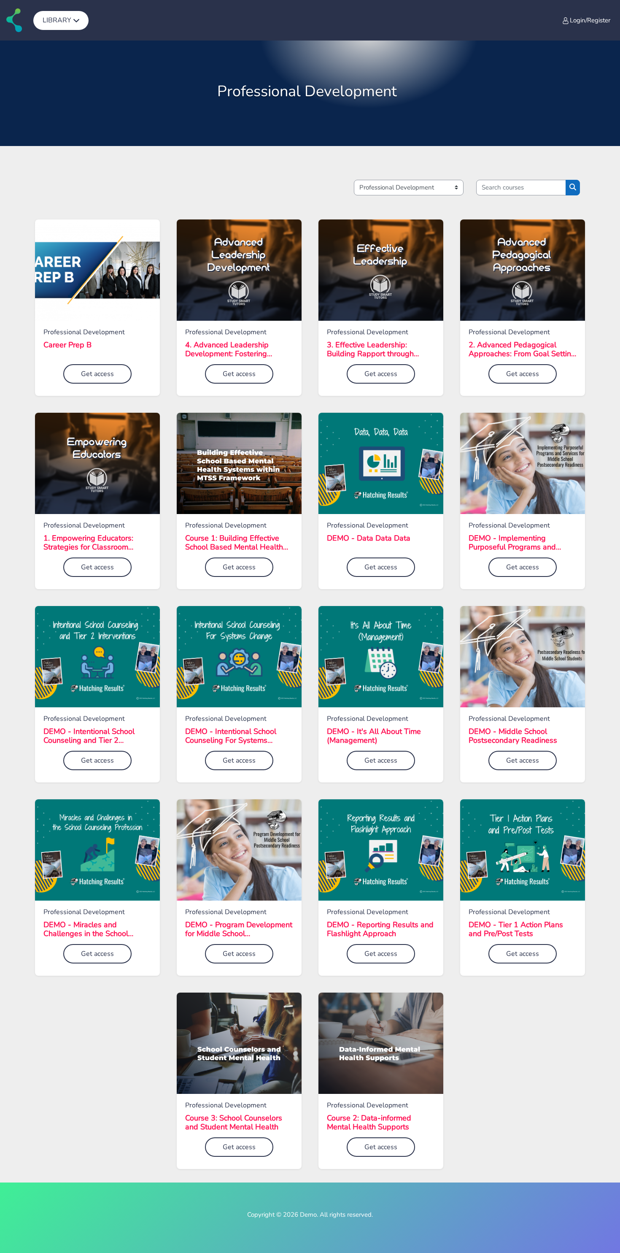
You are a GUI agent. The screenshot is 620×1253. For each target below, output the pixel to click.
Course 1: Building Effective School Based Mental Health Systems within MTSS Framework (234, 543)
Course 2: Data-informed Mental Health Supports (369, 1123)
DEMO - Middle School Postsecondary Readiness (513, 736)
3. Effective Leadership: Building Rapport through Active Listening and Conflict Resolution (375, 350)
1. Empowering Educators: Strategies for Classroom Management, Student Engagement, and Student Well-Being (88, 543)
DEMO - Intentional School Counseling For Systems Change (230, 736)
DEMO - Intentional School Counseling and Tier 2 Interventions (89, 736)
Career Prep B (67, 345)
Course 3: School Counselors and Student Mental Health (233, 1123)
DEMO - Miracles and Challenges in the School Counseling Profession (85, 929)
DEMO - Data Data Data (368, 538)
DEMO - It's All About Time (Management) (374, 736)
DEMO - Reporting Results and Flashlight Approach (380, 929)
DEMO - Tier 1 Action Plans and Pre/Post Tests (516, 929)
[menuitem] (61, 20)
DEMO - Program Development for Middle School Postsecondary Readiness (238, 929)
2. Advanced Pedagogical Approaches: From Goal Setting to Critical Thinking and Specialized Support (522, 350)
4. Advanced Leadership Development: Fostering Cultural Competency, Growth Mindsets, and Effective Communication (235, 350)
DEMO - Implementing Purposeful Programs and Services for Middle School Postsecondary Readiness (514, 543)
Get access (97, 374)
